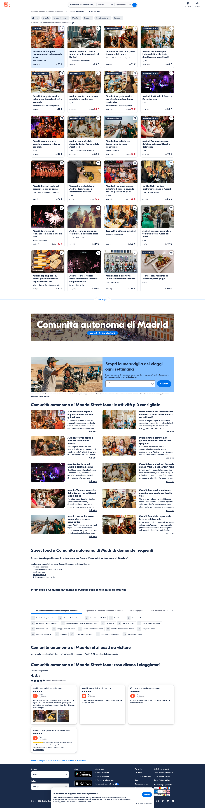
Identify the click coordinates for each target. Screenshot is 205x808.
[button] (48, 47)
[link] (48, 47)
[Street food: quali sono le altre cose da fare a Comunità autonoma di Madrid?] (171, 558)
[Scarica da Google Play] (83, 774)
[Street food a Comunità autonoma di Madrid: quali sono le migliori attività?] (171, 589)
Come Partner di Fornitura (163, 773)
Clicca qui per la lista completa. (105, 654)
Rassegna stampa (141, 784)
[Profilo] (197, 3)
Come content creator (162, 776)
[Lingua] (188, 3)
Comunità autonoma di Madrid (61, 761)
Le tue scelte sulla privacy (105, 784)
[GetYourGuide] (7, 5)
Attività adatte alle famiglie (44, 577)
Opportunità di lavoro (143, 776)
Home (33, 761)
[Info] (72, 23)
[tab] (56, 610)
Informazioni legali (102, 776)
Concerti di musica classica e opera (47, 569)
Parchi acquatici (39, 575)
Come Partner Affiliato (162, 780)
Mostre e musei (39, 572)
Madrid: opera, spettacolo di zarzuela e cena (51, 730)
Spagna (42, 761)
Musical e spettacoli (41, 567)
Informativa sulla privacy (40, 396)
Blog (136, 780)
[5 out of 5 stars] (54, 692)
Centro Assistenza (102, 773)
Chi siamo (138, 773)
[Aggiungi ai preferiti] (62, 28)
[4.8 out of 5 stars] (38, 680)
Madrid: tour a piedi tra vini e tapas (47, 688)
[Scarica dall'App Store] (83, 783)
